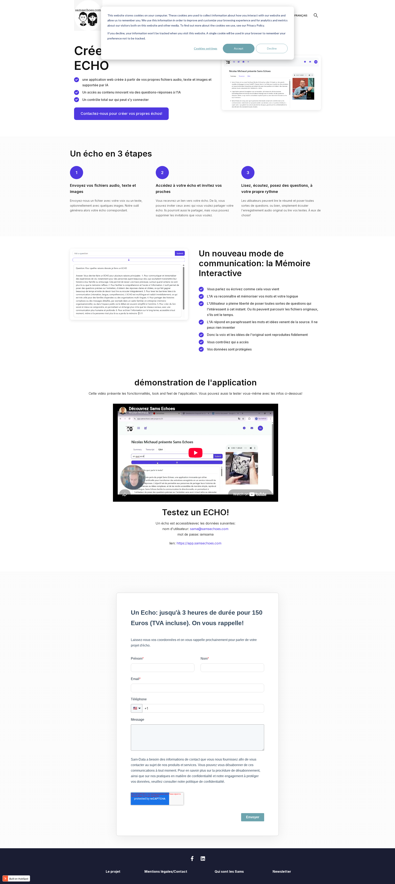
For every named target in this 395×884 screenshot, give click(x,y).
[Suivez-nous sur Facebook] (192, 858)
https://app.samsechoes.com (199, 543)
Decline (272, 48)
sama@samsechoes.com (209, 529)
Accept (238, 48)
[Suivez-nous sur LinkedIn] (203, 858)
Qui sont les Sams (229, 871)
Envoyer (252, 817)
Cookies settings (205, 48)
